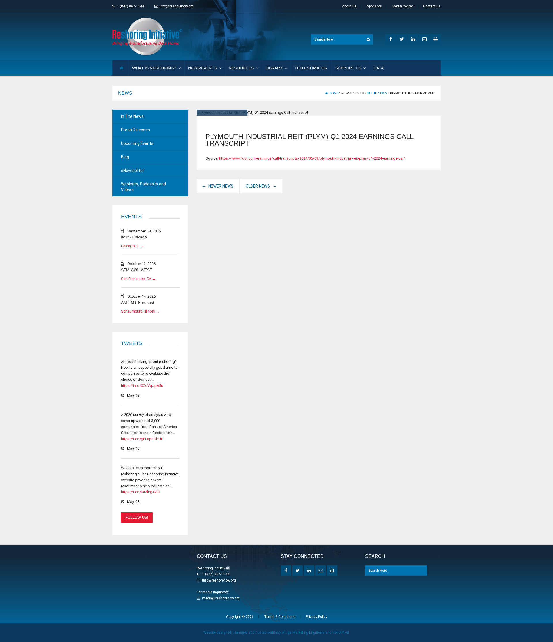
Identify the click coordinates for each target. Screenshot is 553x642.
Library (274, 68)
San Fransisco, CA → (138, 279)
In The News (377, 93)
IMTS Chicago (134, 237)
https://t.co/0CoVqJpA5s (142, 385)
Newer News (220, 186)
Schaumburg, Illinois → (140, 311)
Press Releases (135, 130)
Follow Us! (136, 517)
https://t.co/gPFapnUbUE (142, 439)
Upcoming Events (137, 143)
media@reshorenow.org (221, 598)
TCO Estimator (310, 68)
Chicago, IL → (132, 246)
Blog (125, 157)
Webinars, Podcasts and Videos (143, 187)
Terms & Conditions (280, 617)
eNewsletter (132, 170)
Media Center (402, 6)
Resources (241, 68)
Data (379, 68)
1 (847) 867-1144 (130, 6)
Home (333, 93)
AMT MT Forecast (137, 302)
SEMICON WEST (136, 270)
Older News (258, 186)
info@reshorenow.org (177, 6)
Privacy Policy (316, 617)
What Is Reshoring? (154, 68)
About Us (349, 6)
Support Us (348, 68)
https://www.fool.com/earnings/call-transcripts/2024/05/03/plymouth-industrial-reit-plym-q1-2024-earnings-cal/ (312, 158)
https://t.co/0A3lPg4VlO (140, 492)
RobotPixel (340, 632)
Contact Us (432, 6)
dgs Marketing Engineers (305, 632)
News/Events (202, 68)
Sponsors (374, 6)
